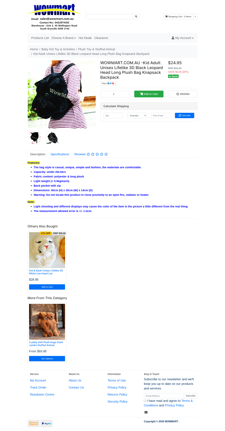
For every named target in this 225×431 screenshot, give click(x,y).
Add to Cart (150, 94)
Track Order (38, 387)
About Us (75, 380)
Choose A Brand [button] (62, 38)
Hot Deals (85, 38)
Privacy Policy (117, 387)
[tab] (38, 154)
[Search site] (136, 16)
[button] (182, 37)
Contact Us (76, 387)
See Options (47, 358)
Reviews (80, 154)
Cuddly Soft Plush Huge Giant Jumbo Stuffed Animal (46, 344)
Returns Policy (117, 394)
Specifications (60, 154)
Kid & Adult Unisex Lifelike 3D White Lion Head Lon (46, 272)
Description (37, 154)
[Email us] (146, 412)
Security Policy (118, 401)
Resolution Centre (42, 394)
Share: (105, 83)
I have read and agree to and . (168, 403)
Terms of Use (117, 380)
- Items (179, 16)
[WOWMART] (54, 16)
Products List (40, 38)
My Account (38, 380)
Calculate (186, 115)
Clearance (101, 38)
